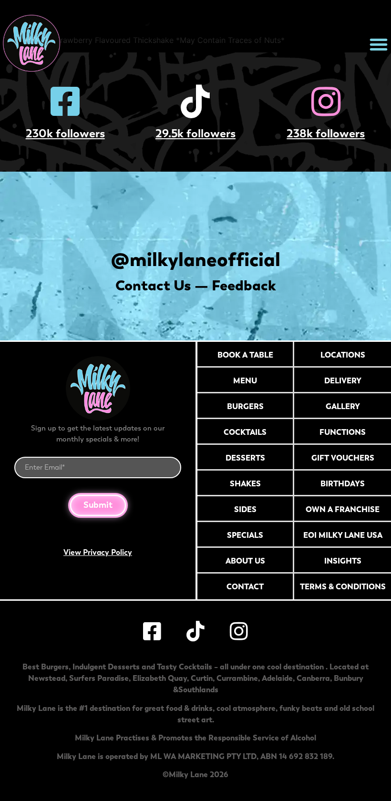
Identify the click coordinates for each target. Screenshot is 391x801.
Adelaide (277, 678)
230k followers (65, 133)
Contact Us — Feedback (195, 285)
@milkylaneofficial (195, 259)
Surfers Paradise (99, 678)
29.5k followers (195, 133)
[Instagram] (325, 101)
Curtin (202, 678)
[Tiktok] (195, 101)
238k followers (326, 133)
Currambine (237, 678)
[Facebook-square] (65, 101)
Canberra (313, 678)
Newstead (46, 678)
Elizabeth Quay (160, 678)
